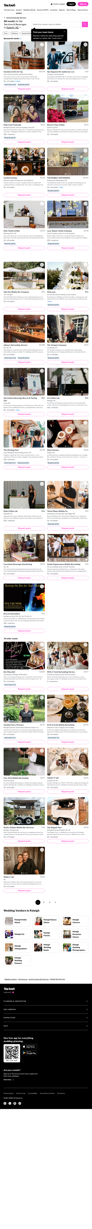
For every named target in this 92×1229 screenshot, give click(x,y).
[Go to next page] (55, 902)
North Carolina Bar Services (16, 18)
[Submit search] (85, 24)
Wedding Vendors (10, 979)
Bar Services (22, 979)
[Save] (42, 44)
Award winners (27, 33)
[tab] (21, 67)
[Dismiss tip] (64, 32)
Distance (14, 33)
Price (6, 33)
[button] (20, 39)
